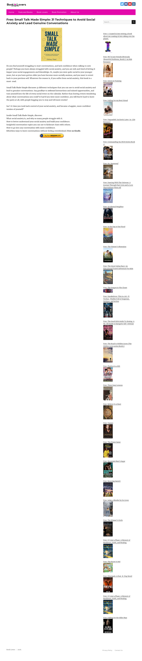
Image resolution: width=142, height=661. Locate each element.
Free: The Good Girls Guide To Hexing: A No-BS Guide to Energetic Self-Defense (118, 322)
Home (11, 12)
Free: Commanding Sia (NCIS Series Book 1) (119, 143)
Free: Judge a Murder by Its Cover (116, 500)
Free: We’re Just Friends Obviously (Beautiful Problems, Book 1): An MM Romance (117, 59)
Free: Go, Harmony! (110, 164)
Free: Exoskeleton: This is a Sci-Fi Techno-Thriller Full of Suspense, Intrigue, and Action (116, 298)
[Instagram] (134, 4)
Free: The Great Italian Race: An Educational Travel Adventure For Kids (118, 267)
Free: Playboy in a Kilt (111, 366)
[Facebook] (126, 4)
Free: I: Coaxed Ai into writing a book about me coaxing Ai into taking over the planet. (119, 36)
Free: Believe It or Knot (112, 404)
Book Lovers (42, 12)
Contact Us (118, 650)
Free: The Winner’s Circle (113, 520)
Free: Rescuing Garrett (112, 481)
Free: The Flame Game (112, 442)
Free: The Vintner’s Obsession (114, 247)
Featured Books (25, 12)
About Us (75, 12)
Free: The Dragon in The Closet (115, 288)
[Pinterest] (130, 4)
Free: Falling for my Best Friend (115, 100)
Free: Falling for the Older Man (115, 618)
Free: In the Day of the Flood (114, 227)
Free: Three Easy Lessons (113, 385)
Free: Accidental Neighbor (113, 207)
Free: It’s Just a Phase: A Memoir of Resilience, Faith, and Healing (116, 541)
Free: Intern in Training (112, 81)
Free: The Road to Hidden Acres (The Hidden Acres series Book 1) (117, 345)
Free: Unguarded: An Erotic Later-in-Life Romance (119, 121)
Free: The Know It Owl (111, 562)
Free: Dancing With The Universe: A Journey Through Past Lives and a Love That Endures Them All (118, 185)
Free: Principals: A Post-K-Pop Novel (117, 576)
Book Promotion (59, 12)
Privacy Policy (107, 650)
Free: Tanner (108, 423)
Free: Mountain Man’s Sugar (114, 461)
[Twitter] (122, 4)
